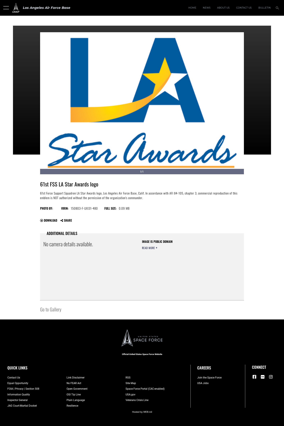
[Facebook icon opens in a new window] (254, 376)
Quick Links (17, 368)
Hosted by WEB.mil (142, 412)
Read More (149, 248)
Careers (204, 368)
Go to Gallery (50, 309)
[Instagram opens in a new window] (270, 376)
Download (50, 220)
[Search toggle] (278, 8)
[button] (5, 8)
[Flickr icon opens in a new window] (262, 376)
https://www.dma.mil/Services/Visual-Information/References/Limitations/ (174, 271)
